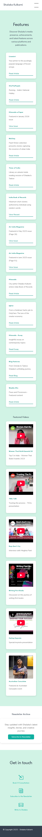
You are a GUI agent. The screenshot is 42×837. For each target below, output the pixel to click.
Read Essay (14, 349)
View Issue (13, 126)
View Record (14, 214)
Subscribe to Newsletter (21, 737)
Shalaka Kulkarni (13, 5)
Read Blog (13, 375)
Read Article (14, 73)
